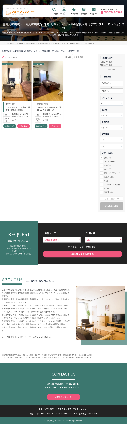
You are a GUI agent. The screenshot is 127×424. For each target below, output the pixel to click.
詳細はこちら (10, 126)
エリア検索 (54, 14)
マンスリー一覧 (64, 14)
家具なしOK (108, 177)
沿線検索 (84, 14)
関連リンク (34, 413)
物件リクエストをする (82, 254)
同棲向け (107, 165)
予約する (23, 126)
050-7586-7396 (113, 12)
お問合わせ (93, 14)
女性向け (107, 157)
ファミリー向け (110, 161)
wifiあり (107, 188)
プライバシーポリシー (62, 413)
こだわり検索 (73, 14)
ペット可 (107, 169)
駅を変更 (111, 69)
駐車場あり (108, 192)
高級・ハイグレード (112, 173)
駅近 (106, 180)
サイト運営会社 (80, 413)
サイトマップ (46, 413)
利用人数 (90, 233)
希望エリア (50, 233)
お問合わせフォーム (63, 397)
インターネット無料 (112, 184)
